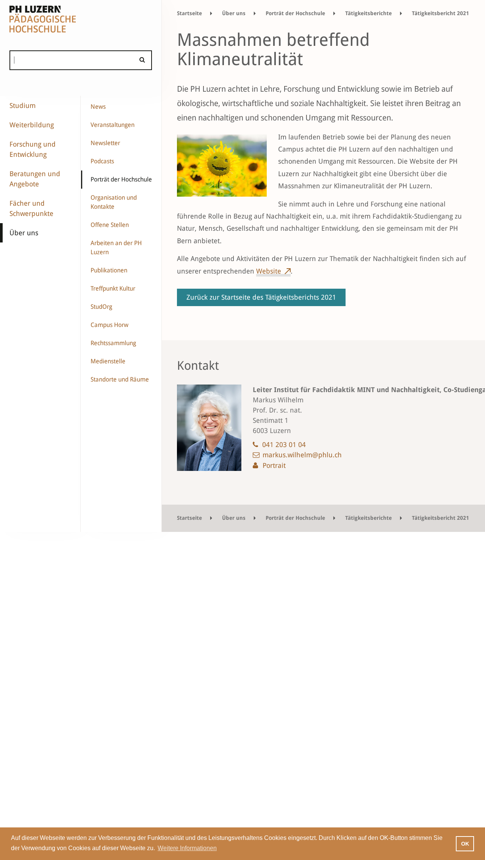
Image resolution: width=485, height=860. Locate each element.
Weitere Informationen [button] (187, 848)
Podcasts (102, 161)
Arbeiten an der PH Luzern (116, 247)
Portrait (274, 465)
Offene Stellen (110, 224)
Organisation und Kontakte (114, 202)
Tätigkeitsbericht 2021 (440, 13)
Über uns (23, 233)
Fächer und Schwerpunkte (31, 208)
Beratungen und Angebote (34, 179)
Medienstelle (108, 361)
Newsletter (105, 143)
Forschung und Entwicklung (32, 149)
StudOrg (101, 306)
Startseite (189, 13)
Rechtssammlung (113, 343)
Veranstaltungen (113, 124)
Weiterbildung (31, 125)
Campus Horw (109, 324)
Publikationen (109, 270)
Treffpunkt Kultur (113, 288)
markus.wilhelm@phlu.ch (302, 455)
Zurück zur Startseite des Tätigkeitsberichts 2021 (261, 297)
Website (268, 271)
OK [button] (465, 844)
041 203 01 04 (284, 445)
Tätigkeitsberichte (368, 13)
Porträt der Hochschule (121, 179)
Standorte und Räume (120, 379)
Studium (22, 105)
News (98, 106)
